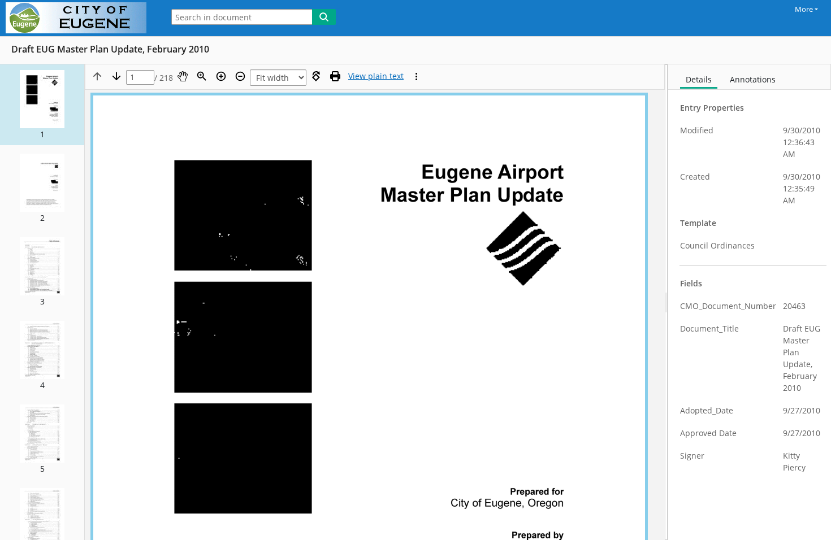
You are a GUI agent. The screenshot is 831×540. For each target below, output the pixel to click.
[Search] (324, 17)
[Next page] (116, 76)
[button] (42, 104)
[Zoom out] (240, 76)
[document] (749, 302)
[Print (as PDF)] (335, 76)
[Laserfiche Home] (79, 18)
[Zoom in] (221, 76)
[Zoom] (201, 76)
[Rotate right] (316, 76)
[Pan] (182, 76)
